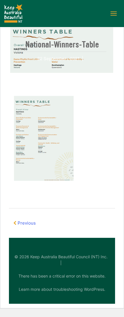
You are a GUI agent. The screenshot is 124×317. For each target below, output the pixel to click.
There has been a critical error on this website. (62, 276)
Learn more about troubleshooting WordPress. (62, 289)
